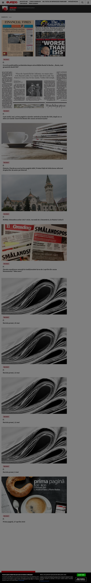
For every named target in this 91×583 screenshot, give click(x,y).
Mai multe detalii (21, 580)
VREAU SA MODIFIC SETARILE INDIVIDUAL (80, 579)
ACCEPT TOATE (81, 574)
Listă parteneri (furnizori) (44, 581)
